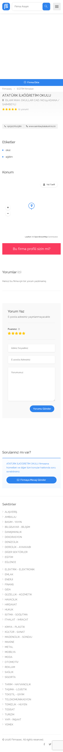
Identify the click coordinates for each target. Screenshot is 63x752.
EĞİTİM (9, 557)
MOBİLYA (10, 652)
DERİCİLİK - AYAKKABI (18, 547)
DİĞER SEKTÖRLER (16, 552)
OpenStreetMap (41, 237)
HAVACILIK (11, 599)
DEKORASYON (13, 537)
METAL (9, 647)
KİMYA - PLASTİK (15, 626)
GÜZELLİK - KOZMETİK (18, 594)
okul (8, 150)
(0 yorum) (23, 109)
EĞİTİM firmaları (25, 88)
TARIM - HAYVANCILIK (18, 684)
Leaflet (28, 237)
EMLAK (9, 574)
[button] (8, 207)
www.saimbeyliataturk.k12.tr (42, 126)
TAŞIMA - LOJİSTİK (16, 689)
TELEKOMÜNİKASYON (18, 699)
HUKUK (9, 609)
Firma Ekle (33, 82)
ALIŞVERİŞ (11, 512)
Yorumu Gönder (42, 408)
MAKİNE (9, 642)
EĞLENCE (10, 562)
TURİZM (9, 714)
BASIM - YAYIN (13, 522)
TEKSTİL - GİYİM (14, 694)
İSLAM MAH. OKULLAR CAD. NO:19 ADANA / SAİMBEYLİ (30, 102)
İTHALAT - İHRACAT (16, 619)
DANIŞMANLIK (13, 532)
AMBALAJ (10, 517)
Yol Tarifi (50, 184)
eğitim (9, 156)
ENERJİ (9, 579)
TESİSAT (10, 709)
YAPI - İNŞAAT (13, 719)
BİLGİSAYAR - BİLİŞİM (17, 527)
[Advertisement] (31, 46)
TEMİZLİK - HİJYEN (16, 704)
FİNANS (9, 584)
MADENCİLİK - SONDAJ (18, 637)
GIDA (8, 589)
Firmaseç (7, 88)
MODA (8, 657)
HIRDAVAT (11, 604)
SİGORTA (10, 677)
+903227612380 (14, 126)
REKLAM (10, 667)
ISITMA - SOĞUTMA (16, 614)
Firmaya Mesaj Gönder (33, 480)
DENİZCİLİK (11, 542)
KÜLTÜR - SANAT (15, 631)
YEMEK (9, 724)
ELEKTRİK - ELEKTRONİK (20, 569)
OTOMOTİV (12, 662)
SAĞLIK (9, 672)
